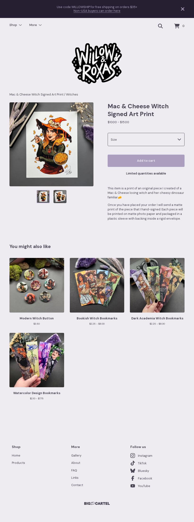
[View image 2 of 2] (59, 196)
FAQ (74, 470)
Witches (72, 94)
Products (18, 463)
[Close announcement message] (182, 9)
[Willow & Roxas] (97, 63)
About (75, 463)
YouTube (144, 486)
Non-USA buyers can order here (97, 11)
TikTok (142, 463)
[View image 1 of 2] (43, 196)
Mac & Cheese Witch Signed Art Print (36, 94)
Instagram (145, 456)
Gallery (76, 455)
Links (75, 478)
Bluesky (143, 471)
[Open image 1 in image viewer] (51, 144)
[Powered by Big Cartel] (97, 503)
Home (16, 455)
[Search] (160, 26)
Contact (77, 485)
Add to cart (146, 161)
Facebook (145, 478)
